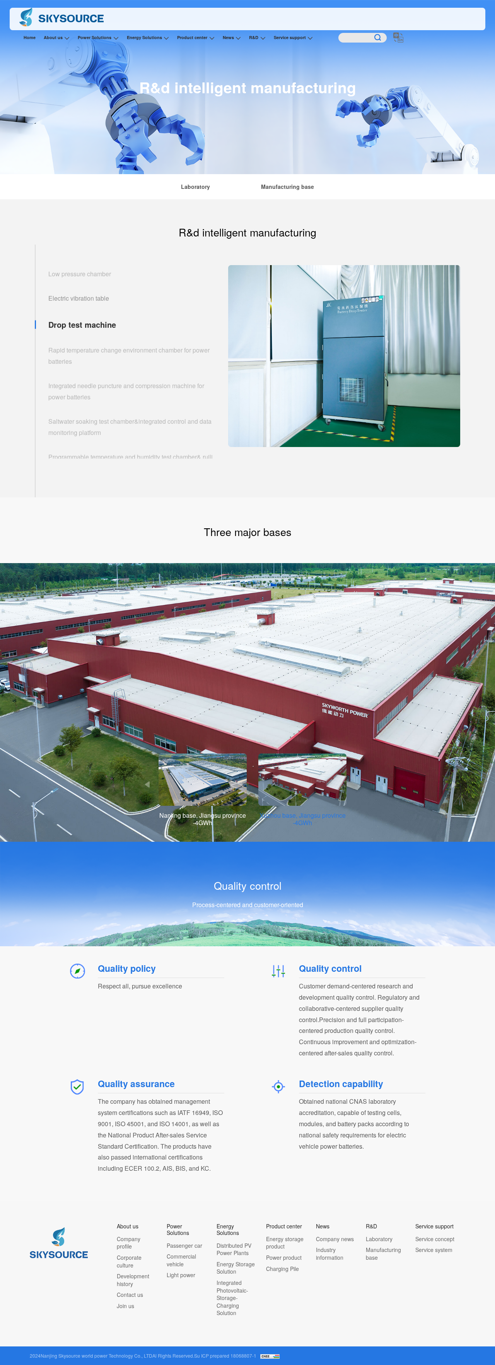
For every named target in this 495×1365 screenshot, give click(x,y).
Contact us (130, 1294)
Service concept (434, 1239)
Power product (284, 1257)
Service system (433, 1250)
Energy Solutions (144, 37)
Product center (192, 37)
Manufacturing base (383, 1253)
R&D (253, 37)
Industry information (329, 1253)
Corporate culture (129, 1261)
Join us (125, 1306)
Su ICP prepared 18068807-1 (225, 1355)
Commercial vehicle (181, 1260)
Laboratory (379, 1239)
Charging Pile (282, 1269)
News (228, 37)
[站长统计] (270, 1355)
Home (30, 37)
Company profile (128, 1242)
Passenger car (184, 1245)
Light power (181, 1275)
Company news (335, 1239)
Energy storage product (285, 1242)
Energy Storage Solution (236, 1268)
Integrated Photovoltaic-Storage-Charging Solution (232, 1298)
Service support (290, 37)
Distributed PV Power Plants (234, 1249)
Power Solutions (94, 37)
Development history (133, 1280)
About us (53, 37)
